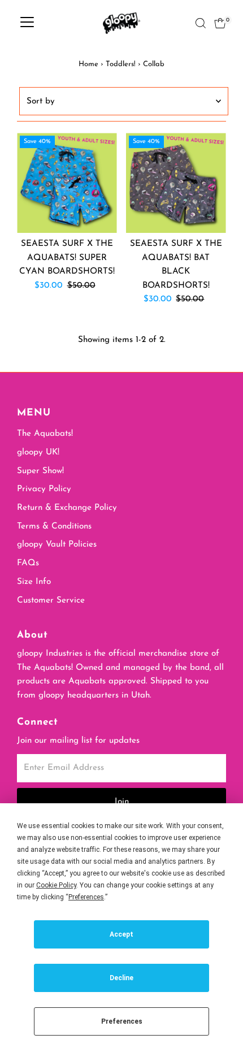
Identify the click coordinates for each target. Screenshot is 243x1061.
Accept (121, 934)
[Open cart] (220, 23)
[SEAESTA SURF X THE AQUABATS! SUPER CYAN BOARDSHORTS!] (67, 183)
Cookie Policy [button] (56, 885)
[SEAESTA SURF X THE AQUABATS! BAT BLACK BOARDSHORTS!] (176, 183)
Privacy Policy (44, 489)
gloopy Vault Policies (57, 544)
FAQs (28, 563)
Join (121, 802)
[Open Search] (201, 23)
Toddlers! (121, 64)
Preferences (121, 1021)
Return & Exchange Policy (67, 508)
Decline (121, 978)
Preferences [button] (86, 897)
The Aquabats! (45, 434)
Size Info (34, 582)
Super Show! (40, 471)
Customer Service (51, 600)
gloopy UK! (38, 452)
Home (88, 64)
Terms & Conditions (54, 526)
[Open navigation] (27, 23)
